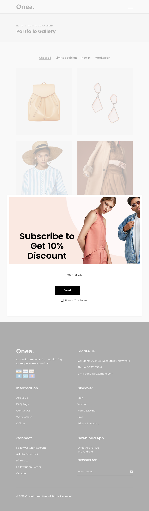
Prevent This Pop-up (76, 300)
